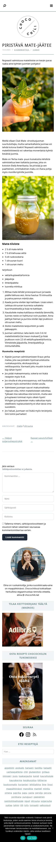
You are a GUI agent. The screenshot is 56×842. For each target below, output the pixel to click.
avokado (19, 767)
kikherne (42, 780)
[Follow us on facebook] (21, 734)
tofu (26, 805)
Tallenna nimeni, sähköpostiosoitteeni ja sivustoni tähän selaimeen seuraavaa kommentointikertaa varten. (24, 527)
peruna (47, 792)
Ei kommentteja (21, 50)
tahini (16, 805)
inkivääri (7, 776)
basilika (38, 767)
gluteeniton (35, 771)
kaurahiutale (46, 776)
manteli (38, 788)
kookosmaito (10, 784)
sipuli (27, 801)
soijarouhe (46, 801)
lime (44, 784)
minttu (46, 788)
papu (24, 792)
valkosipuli (45, 805)
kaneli (36, 776)
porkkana (16, 796)
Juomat (36, 50)
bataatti (47, 767)
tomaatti (34, 805)
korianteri (23, 784)
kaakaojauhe (25, 776)
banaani (29, 767)
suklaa (9, 805)
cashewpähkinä (15, 771)
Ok (23, 838)
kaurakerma (15, 780)
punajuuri (27, 796)
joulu (15, 776)
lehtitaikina (35, 784)
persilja (39, 792)
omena (8, 792)
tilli (21, 805)
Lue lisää (32, 838)
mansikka (28, 788)
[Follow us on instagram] (28, 734)
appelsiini (9, 767)
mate (19, 426)
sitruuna (28, 426)
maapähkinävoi (14, 788)
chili (26, 771)
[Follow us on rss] (34, 734)
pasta (31, 792)
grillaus (45, 771)
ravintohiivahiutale (13, 801)
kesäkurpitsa (29, 780)
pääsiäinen (39, 796)
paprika (17, 792)
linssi (50, 784)
